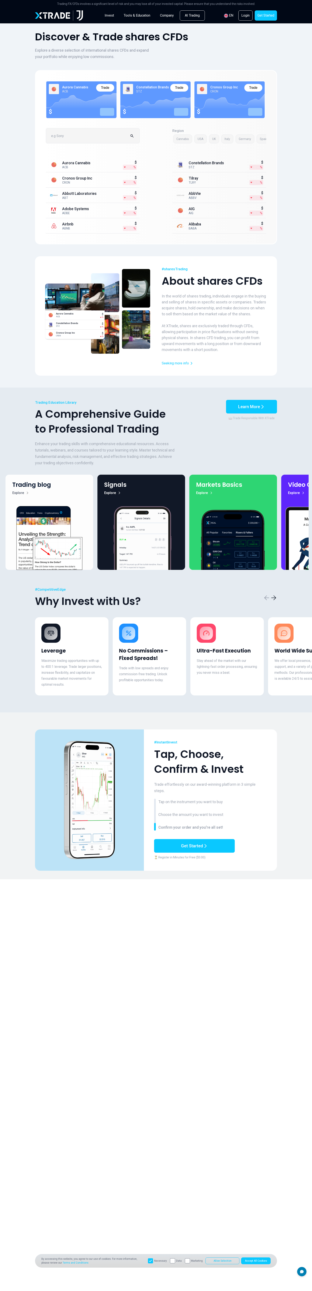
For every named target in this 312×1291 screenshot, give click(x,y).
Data (179, 1260)
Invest (109, 15)
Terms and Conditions (76, 1262)
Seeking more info (175, 363)
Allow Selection (223, 1260)
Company (167, 15)
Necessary (160, 1260)
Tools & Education (137, 15)
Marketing (197, 1260)
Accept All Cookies (256, 1260)
